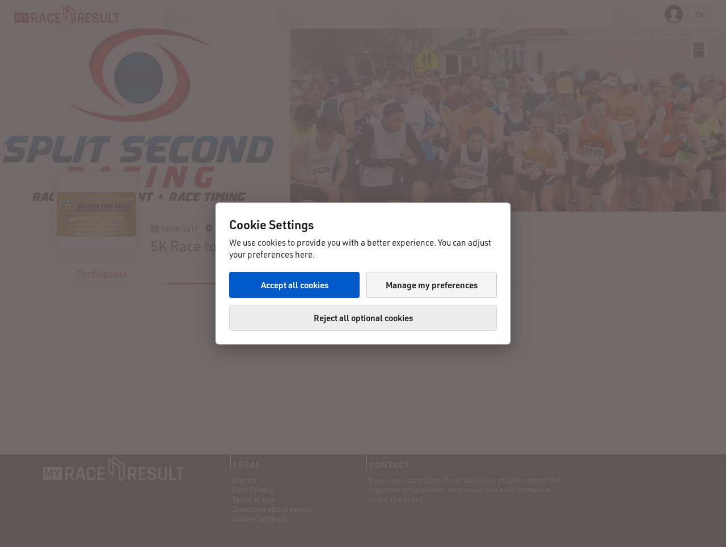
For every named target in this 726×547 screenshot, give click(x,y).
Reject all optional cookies (363, 317)
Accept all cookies (294, 285)
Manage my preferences (432, 285)
